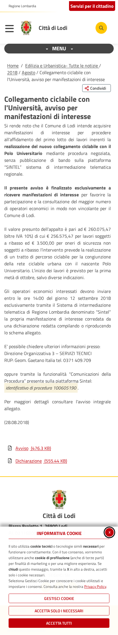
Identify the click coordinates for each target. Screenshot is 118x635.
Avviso (33, 448)
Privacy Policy (95, 586)
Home (13, 65)
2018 (12, 72)
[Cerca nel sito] (101, 28)
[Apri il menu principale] (11, 29)
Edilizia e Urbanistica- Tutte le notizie (62, 65)
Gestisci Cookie (59, 598)
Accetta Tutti (59, 623)
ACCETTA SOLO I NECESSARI (59, 611)
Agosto (28, 72)
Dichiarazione (41, 460)
